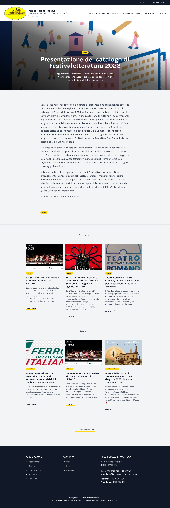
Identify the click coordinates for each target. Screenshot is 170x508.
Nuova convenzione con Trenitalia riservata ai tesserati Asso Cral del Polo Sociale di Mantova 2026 (41, 378)
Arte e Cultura (112, 369)
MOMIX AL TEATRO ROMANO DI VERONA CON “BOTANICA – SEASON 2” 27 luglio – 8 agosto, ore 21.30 (82, 282)
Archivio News (87, 430)
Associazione (102, 13)
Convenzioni (127, 13)
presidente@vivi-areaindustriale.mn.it (119, 474)
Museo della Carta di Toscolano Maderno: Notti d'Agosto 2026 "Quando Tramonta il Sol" (119, 378)
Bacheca (31, 369)
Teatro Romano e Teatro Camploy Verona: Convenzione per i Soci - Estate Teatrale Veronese (122, 282)
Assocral (33, 474)
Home (90, 13)
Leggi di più (31, 308)
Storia (32, 466)
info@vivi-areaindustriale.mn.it (116, 471)
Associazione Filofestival (67, 183)
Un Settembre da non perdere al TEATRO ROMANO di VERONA (43, 280)
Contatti (162, 13)
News (115, 13)
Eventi (139, 13)
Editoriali (150, 13)
